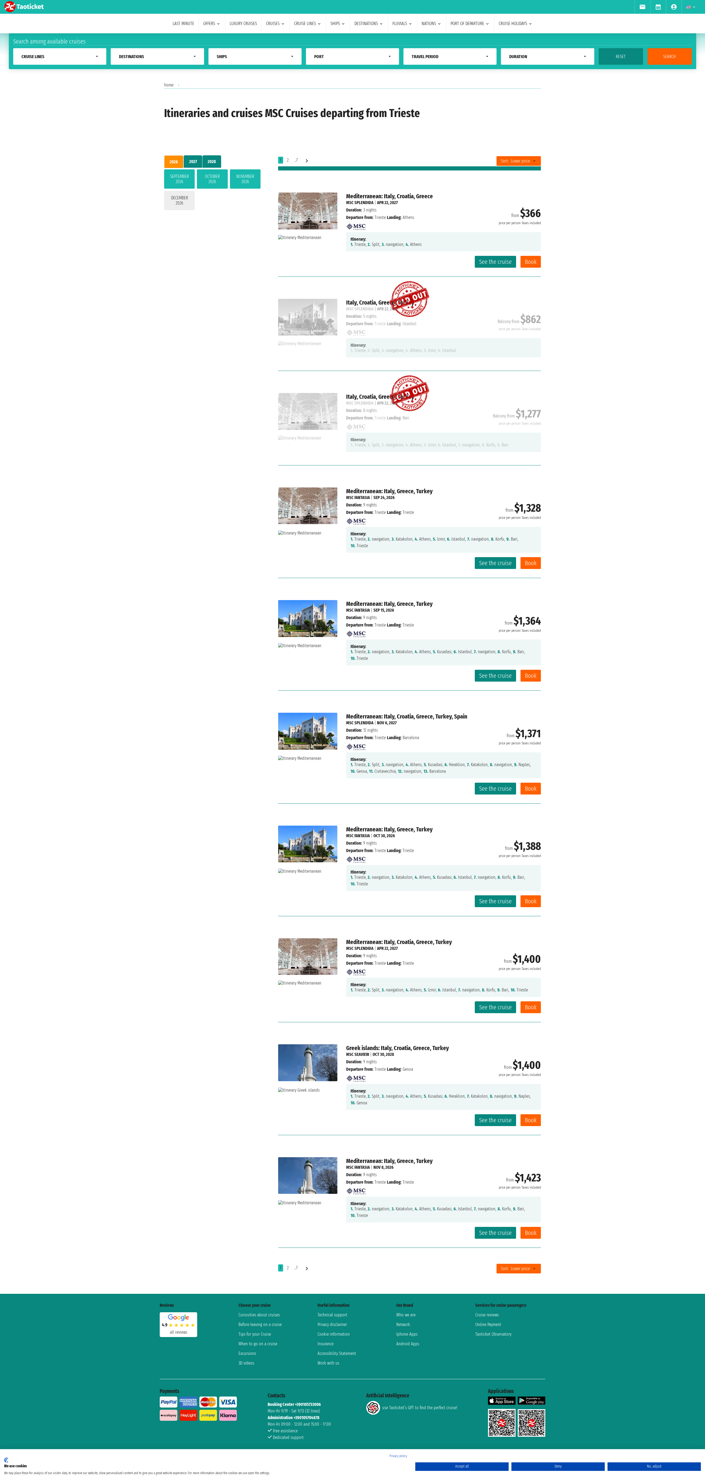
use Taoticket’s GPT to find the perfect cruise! (419, 1407)
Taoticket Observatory (493, 1334)
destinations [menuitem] (366, 23)
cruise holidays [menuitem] (513, 23)
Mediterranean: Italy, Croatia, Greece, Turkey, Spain (406, 716)
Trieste (380, 217)
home (168, 85)
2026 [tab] (174, 161)
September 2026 (179, 179)
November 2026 (245, 179)
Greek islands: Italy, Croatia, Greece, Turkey (397, 1048)
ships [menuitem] (335, 23)
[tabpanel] (212, 190)
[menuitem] (642, 7)
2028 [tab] (212, 161)
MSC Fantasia (358, 497)
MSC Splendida (359, 202)
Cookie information (334, 1334)
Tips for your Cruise (254, 1334)
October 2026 (212, 179)
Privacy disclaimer (332, 1324)
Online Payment (488, 1324)
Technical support (332, 1314)
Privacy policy (398, 1456)
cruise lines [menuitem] (305, 23)
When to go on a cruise (257, 1343)
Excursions (247, 1353)
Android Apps (407, 1343)
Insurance (325, 1343)
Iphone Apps (406, 1334)
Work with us (328, 1363)
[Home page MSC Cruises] (355, 224)
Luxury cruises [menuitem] (243, 23)
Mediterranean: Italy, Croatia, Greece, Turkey (399, 942)
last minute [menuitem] (183, 23)
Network (403, 1324)
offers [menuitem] (209, 23)
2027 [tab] (193, 161)
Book (530, 261)
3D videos (246, 1363)
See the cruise (495, 261)
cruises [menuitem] (273, 23)
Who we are (406, 1314)
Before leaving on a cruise (260, 1324)
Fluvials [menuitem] (399, 23)
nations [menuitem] (429, 23)
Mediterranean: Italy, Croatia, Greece (389, 196)
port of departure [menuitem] (467, 23)
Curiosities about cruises (259, 1314)
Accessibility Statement (337, 1353)
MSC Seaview (357, 1054)
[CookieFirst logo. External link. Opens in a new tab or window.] (6, 1460)
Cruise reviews (487, 1314)
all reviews (178, 1332)
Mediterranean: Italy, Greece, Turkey (389, 491)
